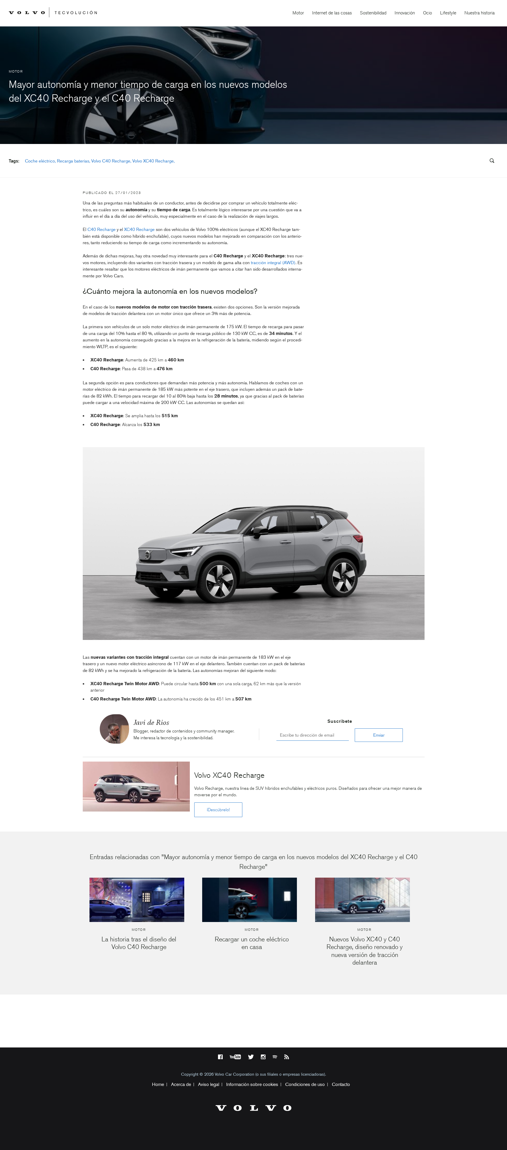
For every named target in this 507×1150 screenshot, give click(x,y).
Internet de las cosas (332, 13)
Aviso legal (208, 1084)
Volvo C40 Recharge (110, 161)
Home (158, 1084)
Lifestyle (448, 13)
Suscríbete (339, 721)
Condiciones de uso (305, 1084)
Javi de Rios (151, 722)
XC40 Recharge (139, 229)
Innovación (405, 13)
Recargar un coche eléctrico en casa (252, 943)
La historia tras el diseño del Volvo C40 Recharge (139, 943)
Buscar (456, 161)
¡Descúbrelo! (218, 809)
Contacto (341, 1084)
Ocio (427, 13)
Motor (298, 13)
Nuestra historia (479, 13)
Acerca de (181, 1084)
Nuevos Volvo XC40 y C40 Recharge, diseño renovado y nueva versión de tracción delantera (365, 950)
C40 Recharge (101, 229)
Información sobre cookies (252, 1084)
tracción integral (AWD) (273, 262)
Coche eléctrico (40, 161)
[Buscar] (490, 161)
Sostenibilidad (373, 13)
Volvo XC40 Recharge (153, 161)
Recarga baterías (73, 161)
